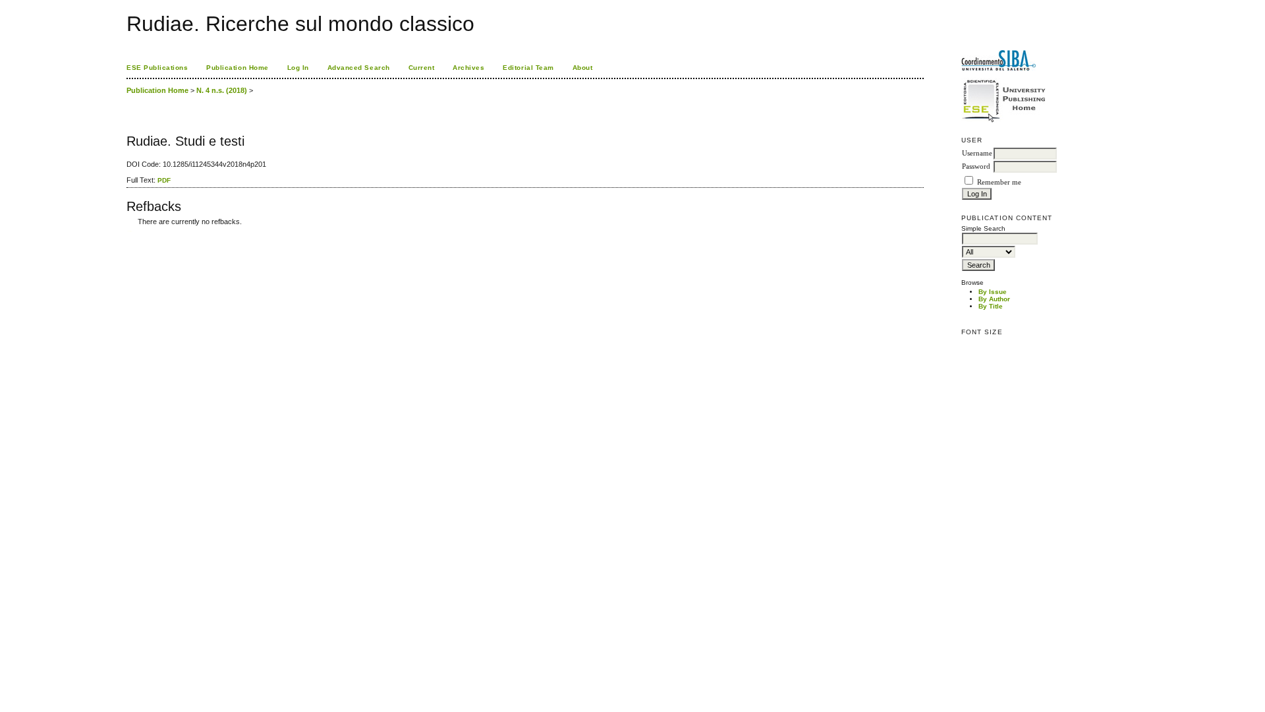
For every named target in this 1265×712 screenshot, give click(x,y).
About (583, 67)
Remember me (999, 182)
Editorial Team (528, 67)
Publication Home (237, 67)
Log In (298, 67)
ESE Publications (157, 67)
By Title (990, 306)
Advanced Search (358, 67)
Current (421, 67)
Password (976, 166)
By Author (994, 299)
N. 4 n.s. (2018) (221, 90)
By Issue (992, 291)
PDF (164, 180)
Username (977, 153)
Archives (468, 67)
